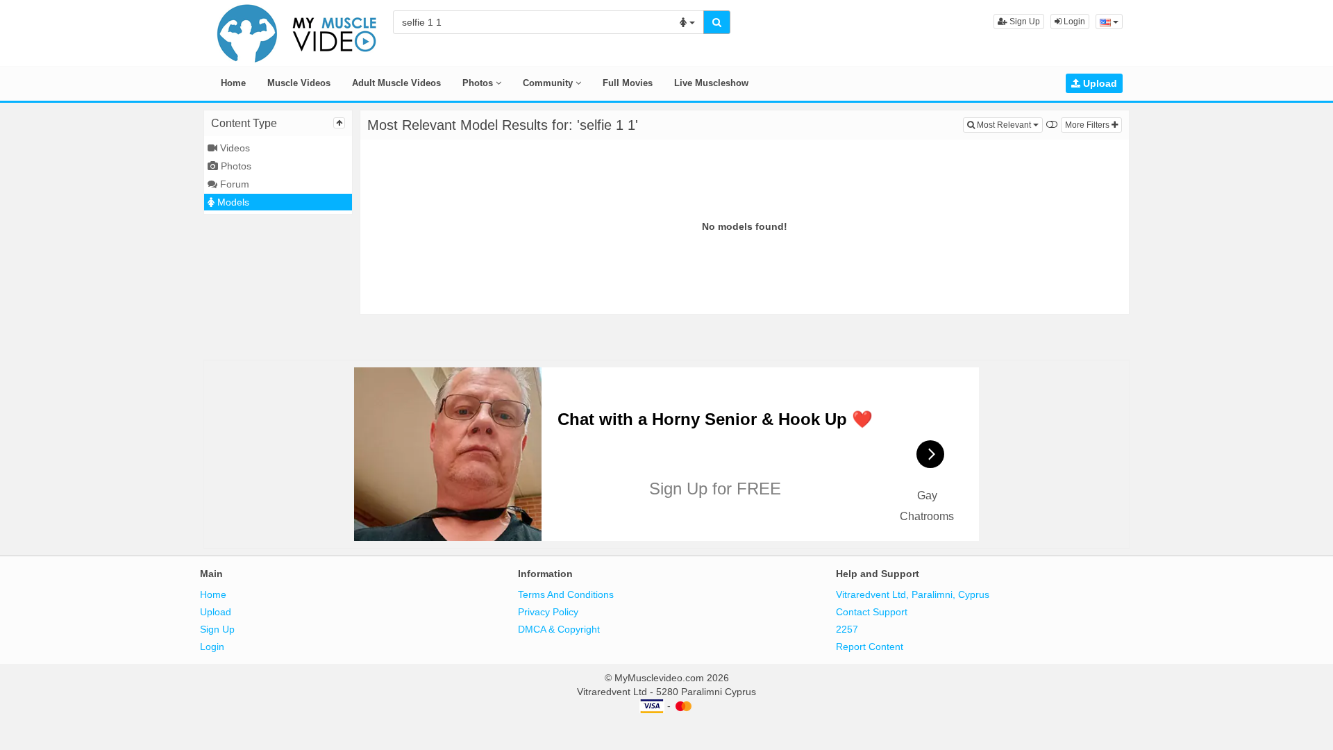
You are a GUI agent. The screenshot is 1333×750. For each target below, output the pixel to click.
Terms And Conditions (566, 594)
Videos (233, 147)
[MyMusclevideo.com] (297, 32)
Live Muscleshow (711, 83)
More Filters (1088, 125)
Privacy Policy (548, 611)
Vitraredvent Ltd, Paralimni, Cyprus (912, 594)
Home (233, 83)
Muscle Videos (298, 83)
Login (1073, 21)
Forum (233, 184)
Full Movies (628, 83)
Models (232, 202)
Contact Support (871, 611)
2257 (847, 629)
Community (549, 83)
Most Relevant (1009, 124)
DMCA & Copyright (559, 629)
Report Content (869, 646)
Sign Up (1023, 21)
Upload (1098, 83)
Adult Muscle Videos (396, 83)
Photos (479, 83)
